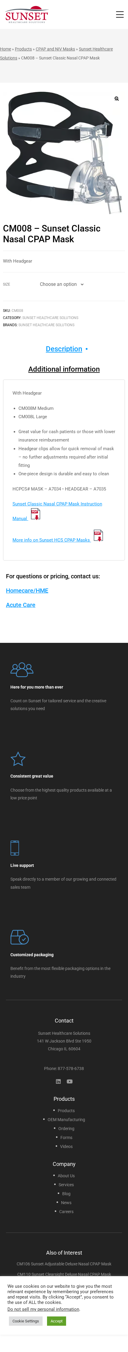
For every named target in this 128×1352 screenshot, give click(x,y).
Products (23, 49)
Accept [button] (57, 1321)
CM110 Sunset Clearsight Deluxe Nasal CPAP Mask (64, 1274)
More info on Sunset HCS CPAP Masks (52, 540)
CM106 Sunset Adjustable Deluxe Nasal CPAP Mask (64, 1263)
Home (5, 49)
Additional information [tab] (64, 369)
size (6, 284)
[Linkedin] (58, 1081)
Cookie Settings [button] (26, 1321)
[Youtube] (69, 1081)
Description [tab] (64, 349)
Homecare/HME (27, 590)
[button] (117, 98)
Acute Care (20, 604)
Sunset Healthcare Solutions (50, 318)
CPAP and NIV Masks (55, 49)
